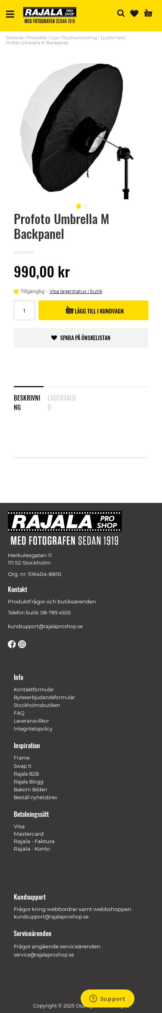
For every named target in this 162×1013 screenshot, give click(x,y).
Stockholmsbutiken (37, 705)
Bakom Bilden (30, 790)
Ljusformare (113, 37)
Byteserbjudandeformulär (44, 697)
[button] (77, 205)
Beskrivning (27, 401)
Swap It (22, 766)
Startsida (15, 37)
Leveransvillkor (31, 721)
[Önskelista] (134, 13)
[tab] (31, 397)
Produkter (37, 37)
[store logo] (52, 16)
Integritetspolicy (33, 729)
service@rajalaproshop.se (44, 955)
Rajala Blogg (28, 782)
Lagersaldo (62, 401)
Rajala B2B (26, 774)
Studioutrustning (80, 37)
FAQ (19, 713)
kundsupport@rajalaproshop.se (45, 626)
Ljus (55, 37)
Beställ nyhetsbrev (35, 797)
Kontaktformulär (34, 689)
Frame (21, 758)
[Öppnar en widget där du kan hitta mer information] (107, 999)
